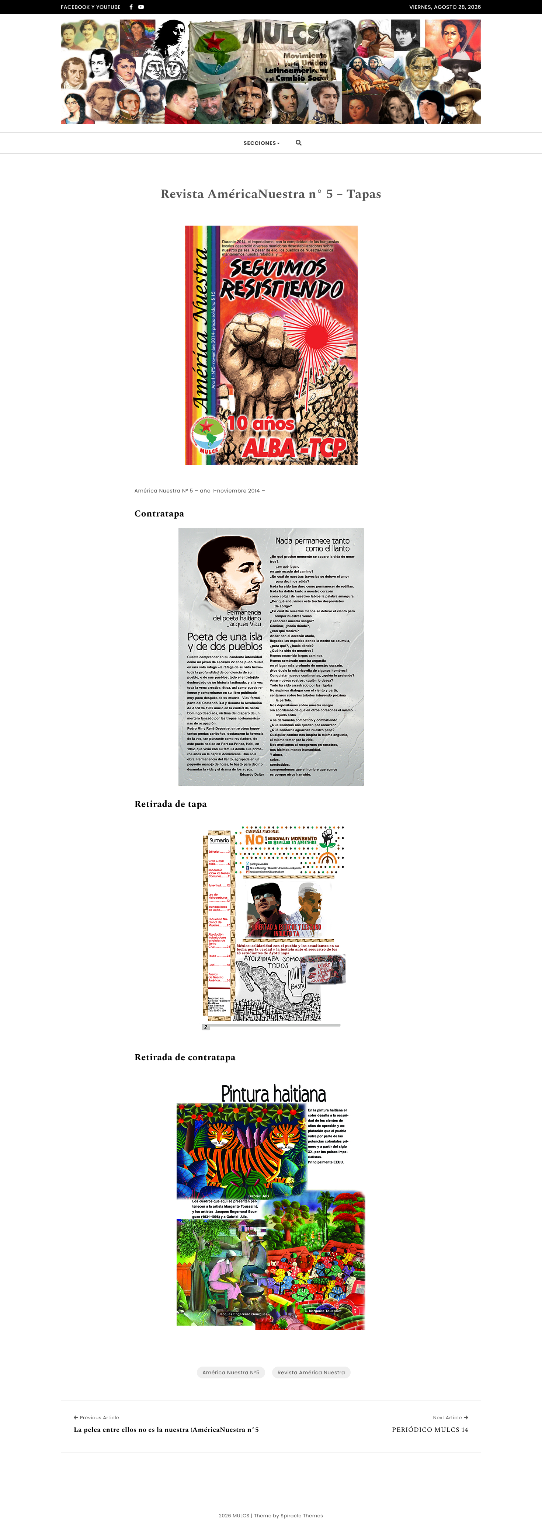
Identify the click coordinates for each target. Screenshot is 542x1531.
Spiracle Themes (302, 1515)
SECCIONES (260, 143)
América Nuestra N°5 (231, 1372)
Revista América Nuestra (311, 1372)
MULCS (241, 1515)
